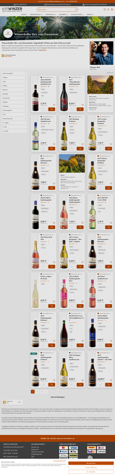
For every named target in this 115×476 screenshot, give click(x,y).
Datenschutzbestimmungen (59, 460)
